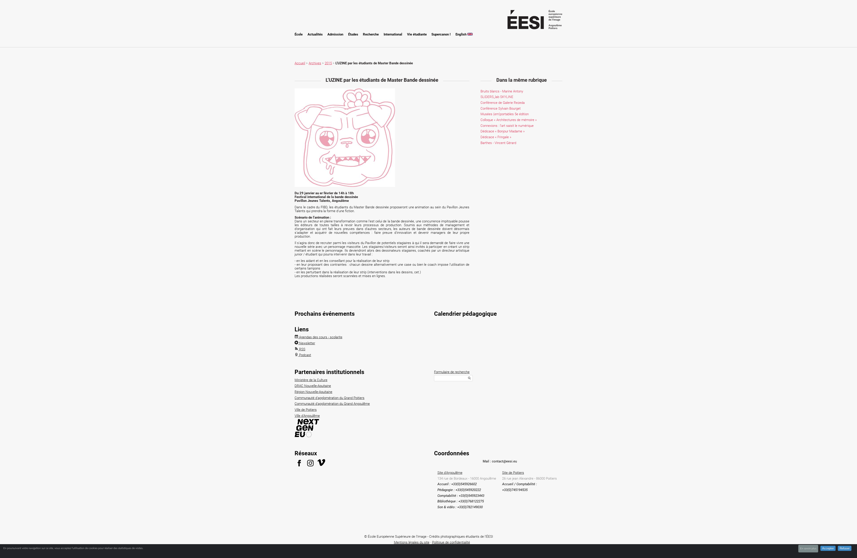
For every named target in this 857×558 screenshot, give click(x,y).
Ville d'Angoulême (307, 416)
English (461, 34)
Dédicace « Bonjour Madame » (503, 131)
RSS (301, 349)
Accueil (300, 63)
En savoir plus (808, 548)
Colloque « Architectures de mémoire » (509, 120)
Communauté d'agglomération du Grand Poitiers (329, 398)
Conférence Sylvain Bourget (501, 109)
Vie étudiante (417, 34)
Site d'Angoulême (449, 473)
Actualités (315, 34)
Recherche (371, 34)
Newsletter (306, 343)
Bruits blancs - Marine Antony (502, 91)
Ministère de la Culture (311, 380)
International (393, 34)
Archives (315, 63)
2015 (328, 63)
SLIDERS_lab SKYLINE (497, 97)
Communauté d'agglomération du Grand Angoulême (332, 404)
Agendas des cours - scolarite (320, 337)
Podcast (304, 355)
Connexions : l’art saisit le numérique (507, 126)
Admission (335, 34)
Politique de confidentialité (451, 542)
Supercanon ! (441, 34)
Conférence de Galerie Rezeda (503, 103)
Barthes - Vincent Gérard (498, 143)
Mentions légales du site (411, 542)
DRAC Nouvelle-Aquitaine (313, 386)
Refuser (845, 548)
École (299, 34)
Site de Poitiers (513, 473)
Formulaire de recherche (452, 372)
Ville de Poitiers (306, 410)
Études (353, 34)
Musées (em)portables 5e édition (505, 114)
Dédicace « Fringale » (496, 137)
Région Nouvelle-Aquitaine (313, 392)
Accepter (828, 548)
